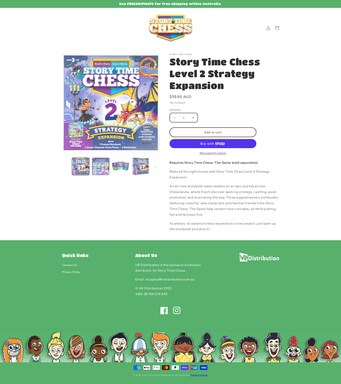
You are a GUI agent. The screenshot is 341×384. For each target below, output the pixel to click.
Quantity (175, 109)
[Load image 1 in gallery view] (81, 166)
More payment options (213, 153)
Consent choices (199, 375)
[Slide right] (155, 166)
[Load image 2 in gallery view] (101, 166)
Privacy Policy (71, 272)
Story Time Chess (151, 375)
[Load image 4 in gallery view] (141, 166)
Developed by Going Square (175, 375)
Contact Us (69, 265)
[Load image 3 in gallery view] (121, 166)
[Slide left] (66, 166)
